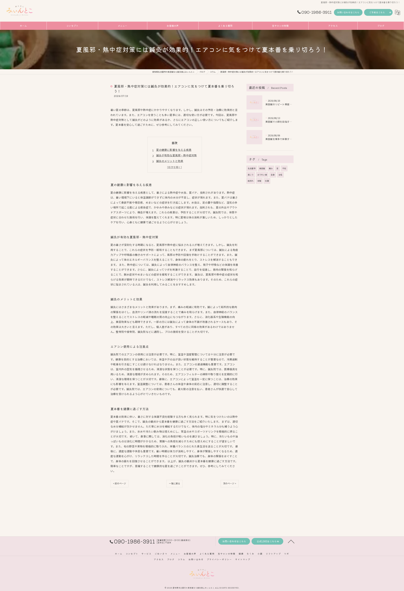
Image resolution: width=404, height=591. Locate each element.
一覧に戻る (174, 483)
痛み (271, 168)
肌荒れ (251, 180)
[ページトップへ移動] (291, 541)
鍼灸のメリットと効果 (169, 161)
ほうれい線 (262, 174)
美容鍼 (262, 168)
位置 (267, 180)
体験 (259, 180)
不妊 (284, 168)
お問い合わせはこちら (348, 12)
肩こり (251, 174)
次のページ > (229, 483)
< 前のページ (119, 483)
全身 (273, 174)
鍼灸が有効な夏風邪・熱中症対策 (176, 155)
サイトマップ (242, 559)
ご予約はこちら (377, 12)
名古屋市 (251, 168)
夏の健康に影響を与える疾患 (174, 150)
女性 (280, 174)
